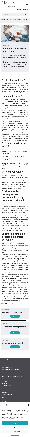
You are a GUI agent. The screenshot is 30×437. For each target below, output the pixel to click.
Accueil (9, 19)
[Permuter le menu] (26, 3)
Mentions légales (15, 435)
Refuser (15, 427)
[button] (27, 405)
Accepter (15, 423)
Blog (13, 19)
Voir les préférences (15, 431)
